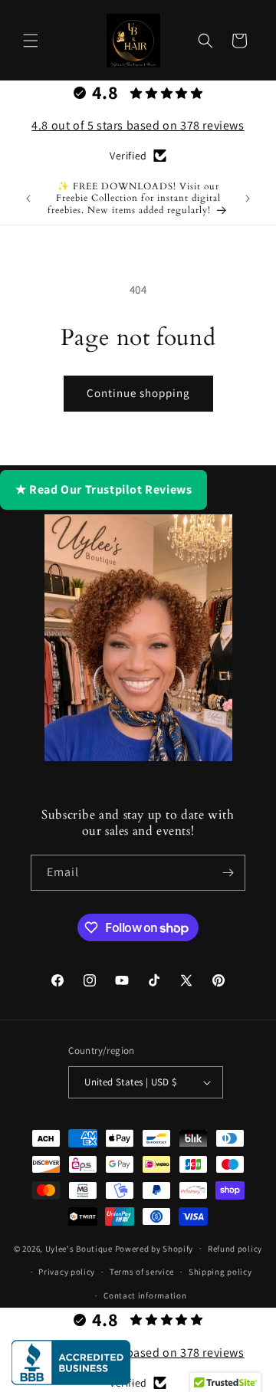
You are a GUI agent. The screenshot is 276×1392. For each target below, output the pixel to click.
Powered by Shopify (154, 1248)
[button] (31, 40)
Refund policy (235, 1248)
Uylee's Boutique (79, 1248)
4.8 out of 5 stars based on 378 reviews (137, 125)
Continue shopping (138, 393)
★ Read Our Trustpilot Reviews (103, 489)
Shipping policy (220, 1271)
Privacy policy (66, 1271)
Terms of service (142, 1271)
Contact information (145, 1295)
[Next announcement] (247, 198)
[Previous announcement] (28, 198)
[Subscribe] (228, 873)
